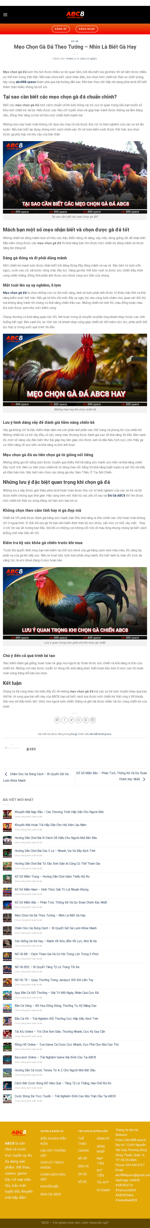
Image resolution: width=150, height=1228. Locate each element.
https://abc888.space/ (131, 1140)
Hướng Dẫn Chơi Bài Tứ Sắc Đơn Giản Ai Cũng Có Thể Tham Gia (57, 863)
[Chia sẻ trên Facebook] (64, 720)
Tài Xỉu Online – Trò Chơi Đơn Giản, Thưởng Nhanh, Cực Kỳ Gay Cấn (60, 1031)
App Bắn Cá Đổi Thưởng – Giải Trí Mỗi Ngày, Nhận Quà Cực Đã (57, 993)
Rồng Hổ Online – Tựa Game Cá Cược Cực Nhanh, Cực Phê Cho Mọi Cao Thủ (67, 1044)
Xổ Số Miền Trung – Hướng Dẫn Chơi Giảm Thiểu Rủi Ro (53, 876)
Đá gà (75, 41)
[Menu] (5, 14)
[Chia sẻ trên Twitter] (71, 720)
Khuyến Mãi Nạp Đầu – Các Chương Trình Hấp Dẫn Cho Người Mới (59, 812)
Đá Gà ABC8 (116, 495)
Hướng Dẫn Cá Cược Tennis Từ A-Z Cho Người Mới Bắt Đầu (55, 1070)
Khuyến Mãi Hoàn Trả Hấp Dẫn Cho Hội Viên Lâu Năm (51, 825)
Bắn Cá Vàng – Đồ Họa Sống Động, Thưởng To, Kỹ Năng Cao (55, 1006)
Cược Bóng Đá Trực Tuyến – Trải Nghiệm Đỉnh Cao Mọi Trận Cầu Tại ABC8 (65, 1096)
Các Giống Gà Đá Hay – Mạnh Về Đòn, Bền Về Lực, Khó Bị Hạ (56, 941)
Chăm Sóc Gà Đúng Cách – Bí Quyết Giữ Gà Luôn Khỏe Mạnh (56, 928)
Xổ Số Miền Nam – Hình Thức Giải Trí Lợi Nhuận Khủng (52, 889)
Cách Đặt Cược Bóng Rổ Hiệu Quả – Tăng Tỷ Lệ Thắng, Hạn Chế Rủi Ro (63, 1083)
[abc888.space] (75, 14)
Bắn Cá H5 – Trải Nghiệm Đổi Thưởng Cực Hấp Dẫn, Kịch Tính (56, 1019)
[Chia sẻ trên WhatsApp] (57, 720)
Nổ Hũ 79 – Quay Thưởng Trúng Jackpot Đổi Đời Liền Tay (54, 980)
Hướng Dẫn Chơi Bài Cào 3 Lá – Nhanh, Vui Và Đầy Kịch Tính (55, 851)
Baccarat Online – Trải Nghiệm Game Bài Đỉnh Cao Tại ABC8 (55, 1057)
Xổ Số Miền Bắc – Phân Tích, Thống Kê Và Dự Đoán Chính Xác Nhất (61, 902)
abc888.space (26, 82)
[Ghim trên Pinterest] (85, 720)
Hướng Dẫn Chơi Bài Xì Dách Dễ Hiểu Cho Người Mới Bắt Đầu (56, 838)
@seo (93, 59)
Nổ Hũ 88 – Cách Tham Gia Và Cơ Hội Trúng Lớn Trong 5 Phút (57, 954)
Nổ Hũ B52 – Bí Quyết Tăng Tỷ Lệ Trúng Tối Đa (47, 967)
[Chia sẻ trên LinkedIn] (92, 720)
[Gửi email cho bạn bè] (78, 720)
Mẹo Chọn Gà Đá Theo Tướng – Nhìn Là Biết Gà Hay (50, 915)
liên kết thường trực (100, 734)
